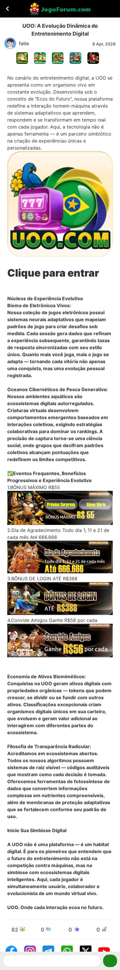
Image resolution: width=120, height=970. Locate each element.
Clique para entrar (53, 273)
